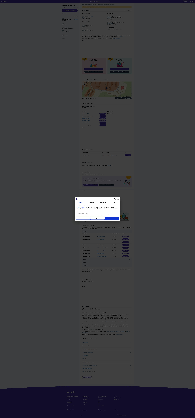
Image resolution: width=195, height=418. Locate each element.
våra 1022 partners (81, 207)
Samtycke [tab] (80, 202)
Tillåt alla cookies (112, 218)
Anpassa (96, 218)
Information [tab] (92, 202)
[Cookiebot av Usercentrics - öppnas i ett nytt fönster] (114, 199)
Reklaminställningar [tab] (103, 202)
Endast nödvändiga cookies (83, 218)
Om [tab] (114, 202)
